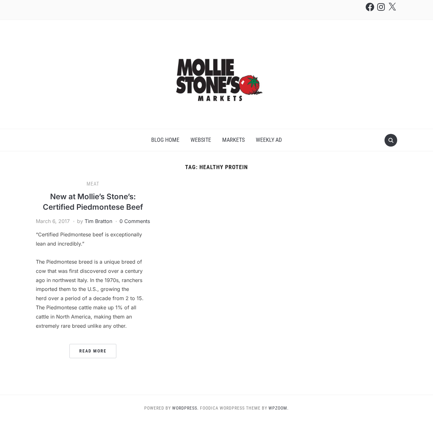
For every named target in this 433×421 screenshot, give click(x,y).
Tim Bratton (98, 221)
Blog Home (165, 139)
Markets (233, 139)
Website (201, 139)
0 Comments (135, 221)
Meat (93, 184)
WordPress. (185, 408)
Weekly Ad (269, 139)
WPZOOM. (278, 408)
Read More (93, 350)
